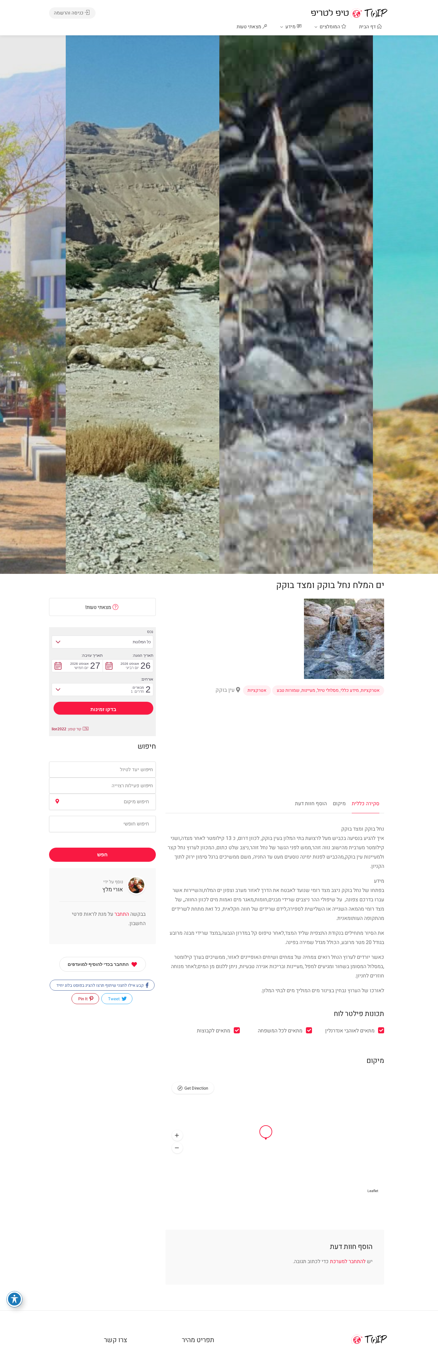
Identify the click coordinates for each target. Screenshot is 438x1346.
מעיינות (308, 690)
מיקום (339, 803)
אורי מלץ (112, 889)
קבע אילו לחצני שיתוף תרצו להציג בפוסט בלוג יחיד (100, 985)
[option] (296, 304)
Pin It (83, 999)
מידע (291, 26)
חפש (102, 855)
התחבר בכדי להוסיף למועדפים (98, 964)
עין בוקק (225, 690)
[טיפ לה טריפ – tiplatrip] (349, 13)
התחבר (121, 914)
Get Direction (196, 1088)
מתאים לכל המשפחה (280, 1031)
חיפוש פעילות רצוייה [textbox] (132, 785)
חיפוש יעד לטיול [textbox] (136, 769)
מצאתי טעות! (99, 607)
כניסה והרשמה (69, 12)
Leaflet (372, 1191)
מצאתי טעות (250, 26)
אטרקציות (370, 690)
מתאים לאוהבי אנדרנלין (350, 1031)
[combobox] (102, 770)
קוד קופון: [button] (66, 729)
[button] (177, 1135)
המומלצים (330, 26)
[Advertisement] (274, 751)
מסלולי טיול (328, 690)
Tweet (114, 999)
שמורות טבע (288, 690)
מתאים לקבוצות (213, 1031)
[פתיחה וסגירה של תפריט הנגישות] (14, 1299)
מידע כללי (350, 690)
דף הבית (368, 26)
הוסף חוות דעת (311, 803)
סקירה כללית (365, 803)
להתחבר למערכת (348, 1261)
